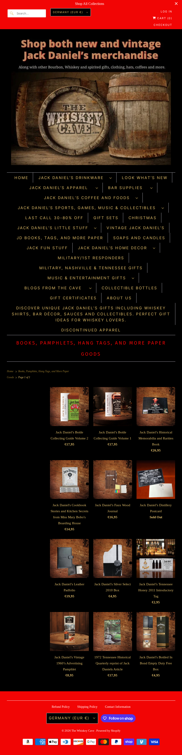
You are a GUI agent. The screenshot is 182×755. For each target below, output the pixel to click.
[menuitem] (75, 178)
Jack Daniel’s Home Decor (114, 248)
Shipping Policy (87, 706)
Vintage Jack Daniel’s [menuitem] (136, 228)
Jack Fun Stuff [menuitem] (47, 248)
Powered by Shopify (108, 730)
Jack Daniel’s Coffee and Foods (88, 198)
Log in (166, 11)
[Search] (12, 13)
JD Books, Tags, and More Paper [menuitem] (60, 238)
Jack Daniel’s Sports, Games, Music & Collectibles (88, 208)
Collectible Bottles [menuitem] (129, 288)
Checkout (163, 25)
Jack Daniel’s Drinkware (72, 177)
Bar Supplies (128, 188)
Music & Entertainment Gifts (88, 278)
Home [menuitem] (21, 177)
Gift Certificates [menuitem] (73, 298)
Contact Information (118, 706)
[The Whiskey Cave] (91, 102)
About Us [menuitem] (119, 298)
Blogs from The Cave (55, 288)
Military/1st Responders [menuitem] (91, 258)
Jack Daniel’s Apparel (61, 188)
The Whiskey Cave (83, 730)
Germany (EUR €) (68, 12)
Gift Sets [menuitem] (106, 218)
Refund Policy (61, 706)
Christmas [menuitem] (143, 218)
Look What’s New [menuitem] (145, 177)
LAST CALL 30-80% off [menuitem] (54, 218)
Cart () (164, 18)
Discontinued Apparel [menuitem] (91, 330)
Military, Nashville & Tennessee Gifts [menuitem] (91, 268)
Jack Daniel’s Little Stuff (54, 228)
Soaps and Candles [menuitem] (139, 238)
